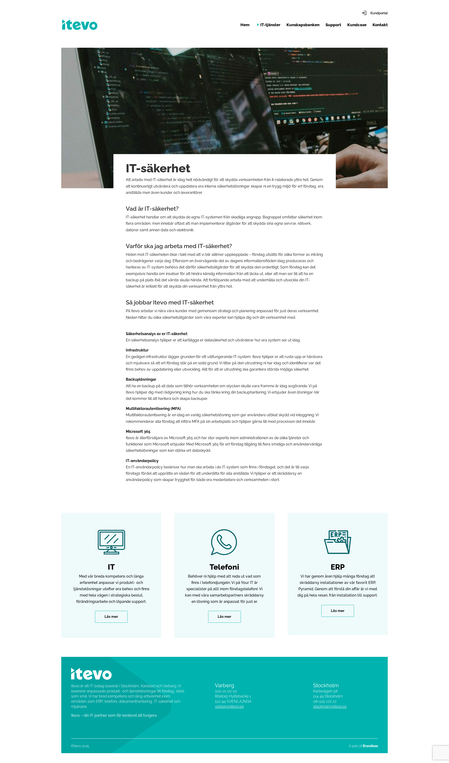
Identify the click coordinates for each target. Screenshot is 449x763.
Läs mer (111, 617)
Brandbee (370, 746)
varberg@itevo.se (229, 706)
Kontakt (380, 25)
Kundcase (356, 25)
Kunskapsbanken (302, 25)
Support (333, 25)
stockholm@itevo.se (330, 706)
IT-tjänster (270, 25)
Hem (245, 25)
